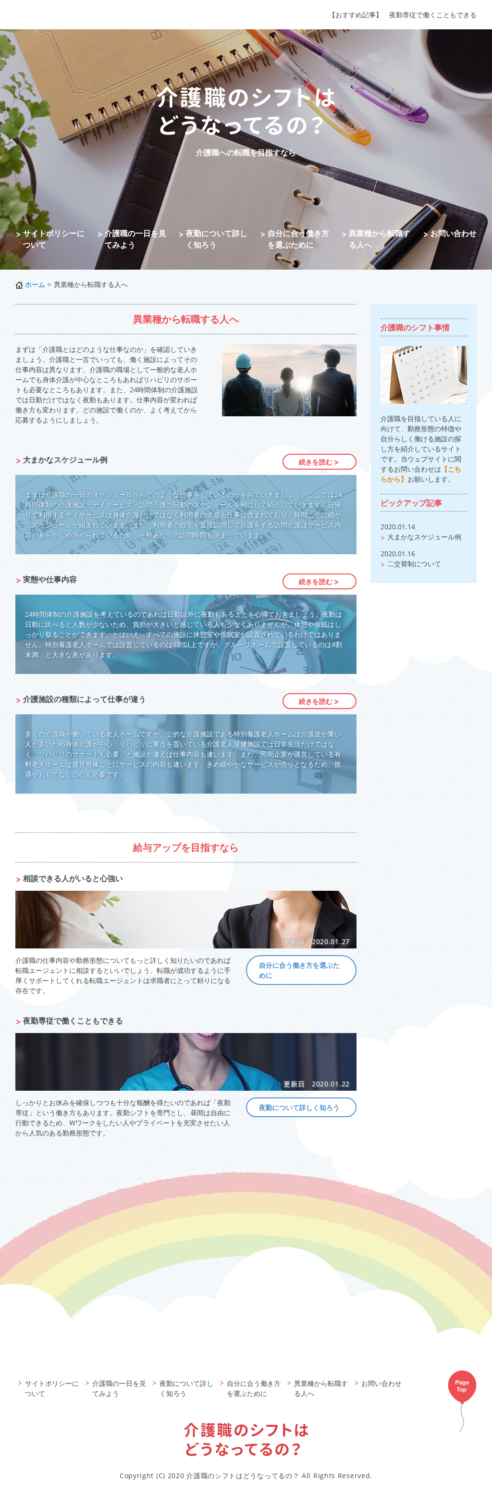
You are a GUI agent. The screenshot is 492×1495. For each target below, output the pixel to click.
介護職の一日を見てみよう (135, 239)
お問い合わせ (453, 233)
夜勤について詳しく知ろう (216, 239)
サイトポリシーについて (54, 239)
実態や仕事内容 (50, 579)
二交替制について (414, 563)
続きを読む (315, 461)
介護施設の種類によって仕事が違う (84, 699)
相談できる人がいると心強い (73, 878)
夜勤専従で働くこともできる (433, 14)
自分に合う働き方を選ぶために (298, 239)
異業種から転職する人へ (379, 239)
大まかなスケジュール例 (65, 459)
